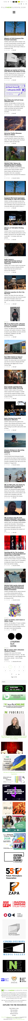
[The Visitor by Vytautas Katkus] (15, 474)
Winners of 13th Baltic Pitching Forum (14, 228)
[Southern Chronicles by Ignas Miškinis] (15, 314)
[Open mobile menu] (14, 12)
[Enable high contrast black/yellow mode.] (16, 1)
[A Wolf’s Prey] (15, 249)
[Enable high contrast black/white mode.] (14, 1)
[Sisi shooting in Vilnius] (15, 282)
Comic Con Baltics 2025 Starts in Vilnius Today (14, 620)
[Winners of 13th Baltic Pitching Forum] (15, 218)
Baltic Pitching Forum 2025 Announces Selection (12, 419)
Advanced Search (14, 1013)
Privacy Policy (4, 1017)
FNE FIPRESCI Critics (14, 1008)
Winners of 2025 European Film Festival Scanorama (14, 39)
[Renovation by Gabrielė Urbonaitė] (15, 507)
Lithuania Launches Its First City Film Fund (14, 293)
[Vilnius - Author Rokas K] (15, 123)
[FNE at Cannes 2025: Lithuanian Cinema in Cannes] (15, 640)
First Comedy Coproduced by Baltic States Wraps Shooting (13, 387)
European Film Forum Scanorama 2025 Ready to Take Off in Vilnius (14, 198)
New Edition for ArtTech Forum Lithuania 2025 (13, 100)
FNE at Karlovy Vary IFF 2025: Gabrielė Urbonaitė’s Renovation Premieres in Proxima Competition (15, 519)
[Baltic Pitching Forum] (15, 408)
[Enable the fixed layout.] (24, 1)
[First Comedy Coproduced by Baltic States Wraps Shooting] (15, 376)
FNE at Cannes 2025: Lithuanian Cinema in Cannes (14, 650)
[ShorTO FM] (15, 60)
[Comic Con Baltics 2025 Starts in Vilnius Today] (15, 610)
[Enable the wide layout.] (26, 1)
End (18, 674)
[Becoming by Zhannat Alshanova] (15, 440)
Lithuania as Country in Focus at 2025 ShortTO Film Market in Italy (14, 70)
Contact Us (13, 1017)
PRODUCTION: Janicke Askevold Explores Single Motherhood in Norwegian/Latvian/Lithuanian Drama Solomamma (14, 587)
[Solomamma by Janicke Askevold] (15, 575)
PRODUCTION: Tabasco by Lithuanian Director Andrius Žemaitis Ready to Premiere (13, 165)
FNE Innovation (14, 1012)
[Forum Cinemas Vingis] (15, 346)
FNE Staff (14, 50)
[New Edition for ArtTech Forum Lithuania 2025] (15, 90)
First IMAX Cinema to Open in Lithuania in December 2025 (13, 357)
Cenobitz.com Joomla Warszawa (18, 1019)
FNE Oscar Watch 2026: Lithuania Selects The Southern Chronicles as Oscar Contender (14, 325)
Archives (14, 1015)
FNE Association (14, 1010)
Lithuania (6, 36)
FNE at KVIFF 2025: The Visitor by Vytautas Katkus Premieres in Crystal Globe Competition (14, 486)
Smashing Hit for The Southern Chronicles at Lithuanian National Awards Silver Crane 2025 (14, 554)
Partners (8, 1017)
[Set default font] (24, 4)
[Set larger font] (26, 4)
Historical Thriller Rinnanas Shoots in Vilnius (13, 134)
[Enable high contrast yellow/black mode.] (19, 1)
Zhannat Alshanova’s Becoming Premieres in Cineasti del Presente (14, 451)
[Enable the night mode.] (11, 1)
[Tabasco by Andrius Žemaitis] (15, 28)
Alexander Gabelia (16, 178)
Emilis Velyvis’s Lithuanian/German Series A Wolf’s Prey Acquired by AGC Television (13, 261)
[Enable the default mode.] (8, 1)
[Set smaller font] (21, 4)
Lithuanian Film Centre (17, 661)
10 (11, 674)
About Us (17, 1017)
